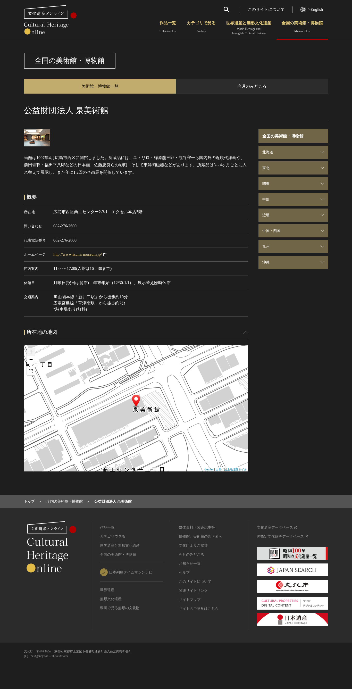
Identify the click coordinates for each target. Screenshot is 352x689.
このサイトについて (266, 9)
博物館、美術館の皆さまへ (200, 536)
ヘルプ (184, 573)
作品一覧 (168, 27)
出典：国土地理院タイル (231, 469)
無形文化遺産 (111, 599)
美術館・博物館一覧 (100, 86)
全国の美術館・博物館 (302, 27)
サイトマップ (189, 600)
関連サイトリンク (193, 591)
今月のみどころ (252, 86)
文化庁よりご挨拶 (193, 545)
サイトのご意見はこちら (199, 609)
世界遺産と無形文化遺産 (248, 28)
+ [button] (31, 352)
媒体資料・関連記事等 (197, 527)
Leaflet (209, 469)
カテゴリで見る (201, 27)
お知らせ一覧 (189, 564)
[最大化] (31, 371)
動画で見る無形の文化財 (120, 608)
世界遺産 (107, 590)
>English (315, 9)
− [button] (31, 359)
